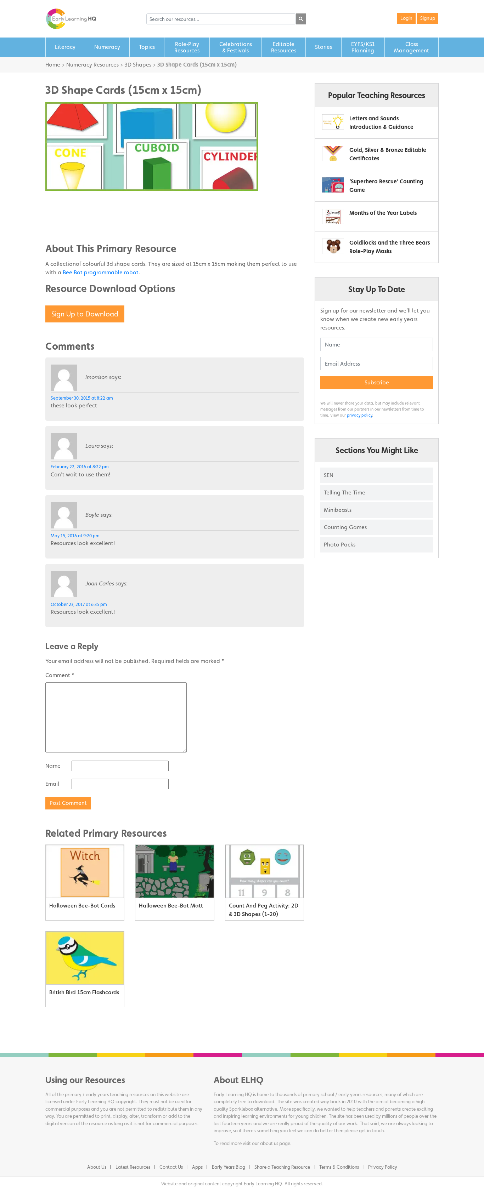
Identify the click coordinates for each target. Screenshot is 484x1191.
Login (406, 18)
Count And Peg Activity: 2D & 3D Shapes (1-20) (263, 909)
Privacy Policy (382, 1167)
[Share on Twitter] (65, 213)
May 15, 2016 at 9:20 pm (75, 535)
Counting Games (345, 527)
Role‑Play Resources (186, 47)
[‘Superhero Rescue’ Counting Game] (333, 185)
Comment (59, 675)
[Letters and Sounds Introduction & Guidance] (333, 122)
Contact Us (171, 1167)
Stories (323, 47)
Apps (197, 1167)
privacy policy (359, 415)
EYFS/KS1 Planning (363, 47)
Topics (147, 47)
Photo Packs (339, 544)
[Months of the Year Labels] (333, 216)
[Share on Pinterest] (65, 224)
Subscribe (377, 382)
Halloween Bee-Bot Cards (82, 905)
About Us (96, 1167)
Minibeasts (337, 509)
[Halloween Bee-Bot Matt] (174, 871)
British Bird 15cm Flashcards (84, 992)
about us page (275, 1143)
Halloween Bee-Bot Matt (171, 905)
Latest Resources (133, 1167)
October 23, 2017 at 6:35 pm (79, 604)
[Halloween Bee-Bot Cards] (85, 871)
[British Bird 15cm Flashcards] (85, 958)
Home (52, 64)
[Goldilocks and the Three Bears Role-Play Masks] (333, 246)
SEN (328, 475)
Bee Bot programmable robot (101, 272)
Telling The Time (344, 492)
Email (52, 783)
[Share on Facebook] (65, 203)
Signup (427, 18)
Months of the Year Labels (383, 213)
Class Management (411, 47)
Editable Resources (283, 47)
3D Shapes (138, 64)
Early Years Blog (228, 1167)
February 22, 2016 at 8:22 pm (80, 466)
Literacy (65, 47)
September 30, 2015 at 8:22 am (82, 398)
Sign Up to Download (84, 314)
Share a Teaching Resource (282, 1167)
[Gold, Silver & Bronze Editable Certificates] (333, 153)
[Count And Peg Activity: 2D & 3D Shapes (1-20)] (264, 871)
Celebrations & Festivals (235, 47)
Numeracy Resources (92, 64)
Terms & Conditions (339, 1167)
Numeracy (107, 47)
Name (53, 765)
